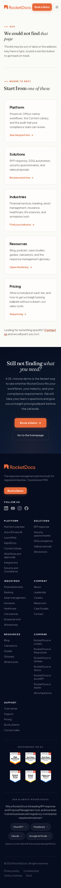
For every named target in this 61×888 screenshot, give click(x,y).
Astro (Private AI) (13, 532)
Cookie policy (31, 870)
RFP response (41, 526)
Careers (38, 597)
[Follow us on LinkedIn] (6, 508)
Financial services (13, 586)
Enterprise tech (12, 619)
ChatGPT (18, 827)
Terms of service (13, 875)
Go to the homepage (30, 435)
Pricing (8, 719)
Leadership (40, 592)
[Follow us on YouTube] (13, 508)
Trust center (10, 708)
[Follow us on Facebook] (26, 508)
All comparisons (43, 692)
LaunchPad (10, 537)
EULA (29, 875)
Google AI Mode (38, 836)
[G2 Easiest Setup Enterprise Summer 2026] (15, 776)
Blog (6, 640)
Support (9, 713)
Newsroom (40, 603)
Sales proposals (43, 546)
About (37, 586)
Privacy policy (11, 870)
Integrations (11, 562)
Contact (39, 613)
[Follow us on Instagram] (20, 508)
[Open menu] (57, 7)
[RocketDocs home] (17, 7)
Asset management (15, 597)
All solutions (40, 551)
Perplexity (39, 827)
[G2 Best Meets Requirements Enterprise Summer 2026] (30, 758)
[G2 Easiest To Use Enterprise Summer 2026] (30, 776)
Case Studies (41, 608)
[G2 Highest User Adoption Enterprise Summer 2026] (45, 776)
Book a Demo (42, 7)
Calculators (10, 645)
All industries (11, 624)
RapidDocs (10, 542)
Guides (8, 651)
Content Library (13, 548)
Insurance (9, 603)
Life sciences (11, 613)
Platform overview (14, 526)
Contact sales (12, 730)
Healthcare (10, 608)
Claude (15, 836)
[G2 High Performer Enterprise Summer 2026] (15, 758)
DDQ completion (43, 540)
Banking (8, 592)
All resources (11, 661)
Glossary (9, 656)
